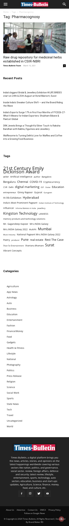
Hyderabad (31, 197)
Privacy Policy (54, 510)
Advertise (21, 510)
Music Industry (9, 234)
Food (9, 336)
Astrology (12, 297)
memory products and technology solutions (24, 218)
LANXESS (43, 213)
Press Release (14, 375)
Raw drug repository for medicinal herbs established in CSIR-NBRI (32, 59)
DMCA (43, 510)
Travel (10, 415)
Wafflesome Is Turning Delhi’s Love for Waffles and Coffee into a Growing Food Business (32, 137)
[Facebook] (21, 493)
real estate (36, 239)
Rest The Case (54, 239)
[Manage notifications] (61, 519)
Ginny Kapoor (25, 192)
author (37, 176)
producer (15, 240)
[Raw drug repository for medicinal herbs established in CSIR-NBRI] (34, 37)
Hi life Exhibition (12, 197)
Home (6, 12)
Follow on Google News (34, 513)
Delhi (11, 187)
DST (42, 187)
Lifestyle (11, 353)
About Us (10, 510)
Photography (13, 364)
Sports (10, 398)
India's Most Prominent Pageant (20, 202)
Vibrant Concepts (12, 250)
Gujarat (38, 192)
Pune (25, 239)
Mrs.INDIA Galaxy (39, 223)
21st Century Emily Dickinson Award (23, 170)
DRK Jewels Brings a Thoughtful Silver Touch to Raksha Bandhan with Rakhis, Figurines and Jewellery (31, 127)
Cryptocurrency (51, 181)
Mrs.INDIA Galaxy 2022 (15, 229)
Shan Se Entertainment (13, 245)
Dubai (47, 187)
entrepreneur (9, 192)
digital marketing (27, 187)
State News (13, 403)
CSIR (5, 187)
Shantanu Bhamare (34, 245)
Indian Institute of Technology (51, 203)
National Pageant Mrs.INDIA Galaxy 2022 (38, 234)
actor (6, 176)
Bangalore (46, 176)
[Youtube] (47, 493)
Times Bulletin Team (12, 65)
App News (12, 291)
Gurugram (48, 192)
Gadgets (11, 342)
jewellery (41, 208)
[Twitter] (39, 493)
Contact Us (33, 510)
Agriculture (13, 286)
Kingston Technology (20, 213)
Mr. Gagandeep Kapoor (15, 223)
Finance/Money (15, 331)
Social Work (13, 392)
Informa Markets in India (26, 208)
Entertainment (14, 319)
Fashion (11, 325)
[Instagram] (30, 493)
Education (58, 187)
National (11, 359)
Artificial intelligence (21, 176)
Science (11, 387)
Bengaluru (9, 182)
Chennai (22, 181)
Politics (10, 370)
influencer (8, 208)
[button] (5, 4)
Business (11, 308)
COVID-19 (36, 181)
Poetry (6, 239)
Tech (9, 409)
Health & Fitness (15, 347)
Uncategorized (14, 420)
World (10, 426)
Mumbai (45, 229)
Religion (11, 381)
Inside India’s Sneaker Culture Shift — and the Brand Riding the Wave (33, 104)
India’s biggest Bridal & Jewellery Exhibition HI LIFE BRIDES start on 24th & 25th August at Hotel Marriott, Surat (32, 94)
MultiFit (32, 229)
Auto (9, 303)
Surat (49, 245)
